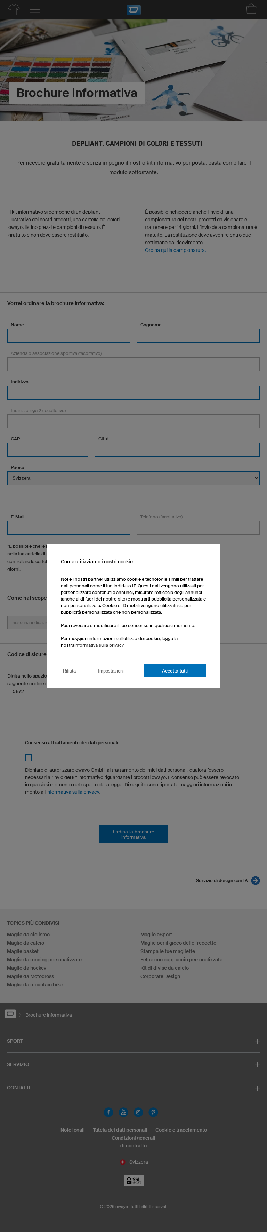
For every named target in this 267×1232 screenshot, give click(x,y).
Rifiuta (69, 671)
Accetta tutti (175, 671)
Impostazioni (111, 671)
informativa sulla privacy (99, 645)
